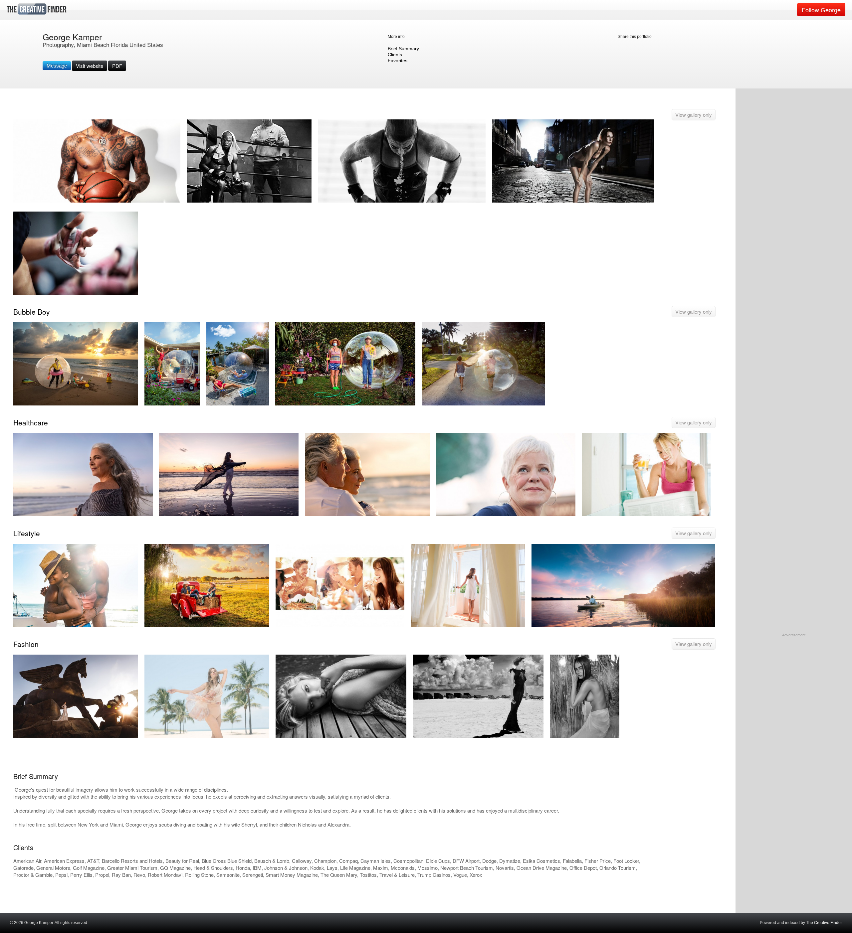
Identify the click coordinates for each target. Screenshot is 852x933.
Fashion (26, 644)
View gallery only (693, 114)
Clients (395, 54)
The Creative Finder (824, 922)
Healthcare (30, 422)
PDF (117, 65)
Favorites (397, 60)
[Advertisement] (794, 679)
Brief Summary (403, 48)
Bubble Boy (31, 312)
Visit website (89, 65)
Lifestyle (26, 533)
